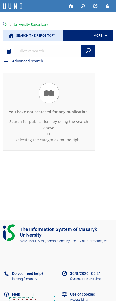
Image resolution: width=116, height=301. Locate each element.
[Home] (71, 6)
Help (16, 294)
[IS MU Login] (107, 6)
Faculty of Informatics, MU (89, 241)
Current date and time (85, 279)
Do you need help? (27, 273)
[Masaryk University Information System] (12, 6)
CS (95, 6)
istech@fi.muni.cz (25, 279)
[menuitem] (99, 35)
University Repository (31, 24)
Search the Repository (35, 36)
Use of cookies (82, 294)
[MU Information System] (5, 24)
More (98, 36)
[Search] (83, 6)
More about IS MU (32, 241)
